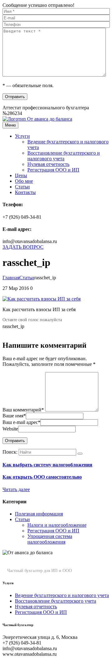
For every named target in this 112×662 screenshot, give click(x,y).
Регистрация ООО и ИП (53, 169)
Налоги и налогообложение (56, 525)
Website (10, 428)
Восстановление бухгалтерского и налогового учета (63, 155)
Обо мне (24, 181)
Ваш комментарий (23, 409)
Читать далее (16, 489)
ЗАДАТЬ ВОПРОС (23, 247)
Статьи (22, 186)
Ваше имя (14, 415)
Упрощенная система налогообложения (49, 539)
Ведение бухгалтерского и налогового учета (62, 595)
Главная (10, 277)
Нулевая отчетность (48, 164)
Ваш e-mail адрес (21, 422)
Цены (21, 175)
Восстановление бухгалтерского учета (55, 601)
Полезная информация (39, 513)
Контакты (25, 192)
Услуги (22, 136)
